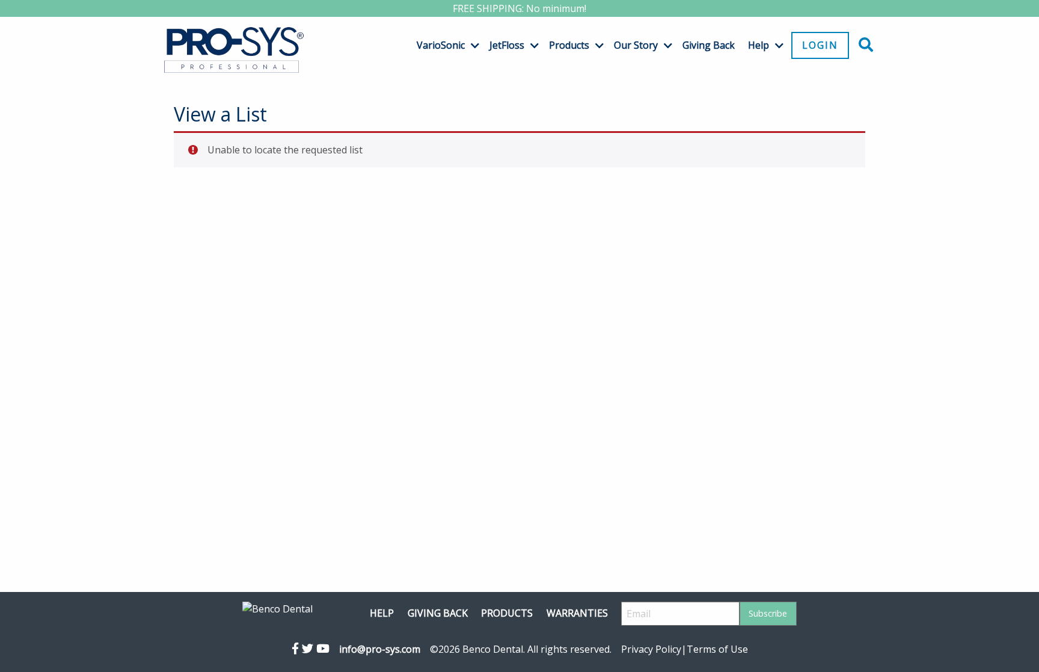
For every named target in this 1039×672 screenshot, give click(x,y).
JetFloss (506, 45)
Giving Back (708, 45)
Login (820, 45)
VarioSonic (441, 45)
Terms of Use (717, 649)
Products (569, 45)
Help (758, 45)
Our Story (636, 45)
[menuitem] (443, 45)
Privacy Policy (651, 649)
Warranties (577, 613)
